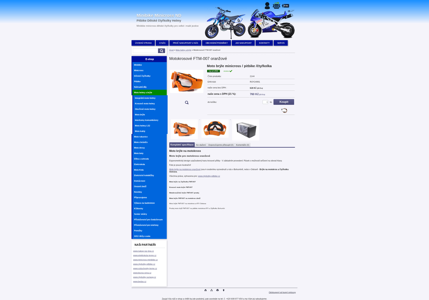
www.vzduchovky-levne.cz (145, 268)
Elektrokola (139, 164)
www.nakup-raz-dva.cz (143, 251)
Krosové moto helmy (145, 103)
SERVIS (281, 43)
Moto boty (138, 153)
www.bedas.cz (139, 281)
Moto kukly (140, 131)
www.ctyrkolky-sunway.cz (144, 277)
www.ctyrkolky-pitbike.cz (144, 264)
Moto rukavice (141, 137)
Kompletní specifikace (181, 144)
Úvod (171, 50)
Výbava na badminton (144, 203)
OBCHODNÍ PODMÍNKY (217, 43)
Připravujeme (140, 197)
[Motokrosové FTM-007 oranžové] (186, 85)
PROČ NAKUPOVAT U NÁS (185, 43)
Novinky (138, 192)
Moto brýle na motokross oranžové (185, 169)
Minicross (138, 70)
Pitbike (137, 81)
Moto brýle (140, 115)
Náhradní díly (140, 87)
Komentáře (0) (242, 145)
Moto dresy (139, 148)
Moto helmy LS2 (142, 126)
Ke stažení (201, 145)
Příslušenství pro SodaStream (148, 219)
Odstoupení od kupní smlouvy (282, 292)
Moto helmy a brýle (143, 92)
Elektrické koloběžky (144, 175)
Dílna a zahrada (141, 159)
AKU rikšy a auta (142, 236)
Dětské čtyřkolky (142, 76)
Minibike (138, 65)
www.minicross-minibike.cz (145, 260)
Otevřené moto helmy (145, 109)
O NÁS (162, 43)
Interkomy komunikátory (146, 120)
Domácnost (139, 181)
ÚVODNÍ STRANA (143, 43)
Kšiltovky (138, 208)
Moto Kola (139, 170)
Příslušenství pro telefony (146, 225)
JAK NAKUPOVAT (243, 43)
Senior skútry (140, 214)
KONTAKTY (264, 43)
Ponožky (138, 231)
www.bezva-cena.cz (142, 273)
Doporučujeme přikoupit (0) (220, 145)
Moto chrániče (141, 142)
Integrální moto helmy (145, 98)
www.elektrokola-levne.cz (144, 255)
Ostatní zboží (140, 186)
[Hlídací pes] (284, 112)
